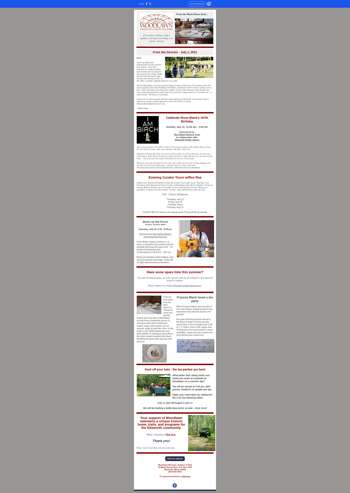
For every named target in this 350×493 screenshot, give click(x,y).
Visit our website (175, 459)
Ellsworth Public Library (187, 140)
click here (185, 476)
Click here (170, 434)
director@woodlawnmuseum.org (187, 285)
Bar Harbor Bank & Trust (187, 134)
